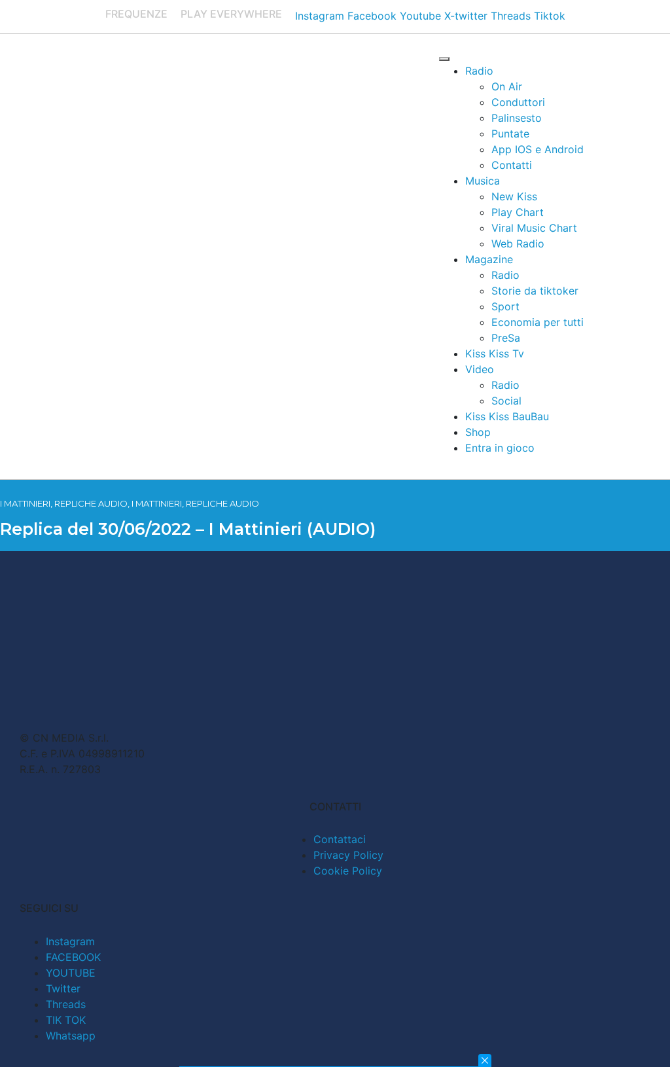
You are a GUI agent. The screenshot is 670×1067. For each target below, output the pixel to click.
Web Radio (517, 243)
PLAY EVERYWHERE (231, 13)
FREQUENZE (136, 13)
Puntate (510, 133)
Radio (479, 70)
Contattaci (339, 839)
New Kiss (514, 196)
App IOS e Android (537, 149)
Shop (478, 432)
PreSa (505, 337)
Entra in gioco (500, 447)
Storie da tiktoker (534, 290)
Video (479, 369)
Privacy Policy (348, 854)
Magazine (489, 259)
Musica (482, 180)
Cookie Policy (347, 870)
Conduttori (518, 102)
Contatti (511, 165)
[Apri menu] (444, 59)
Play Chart (517, 212)
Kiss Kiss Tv (494, 353)
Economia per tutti (537, 322)
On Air (506, 86)
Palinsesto (516, 117)
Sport (505, 306)
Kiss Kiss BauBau (507, 416)
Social (506, 400)
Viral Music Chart (534, 227)
